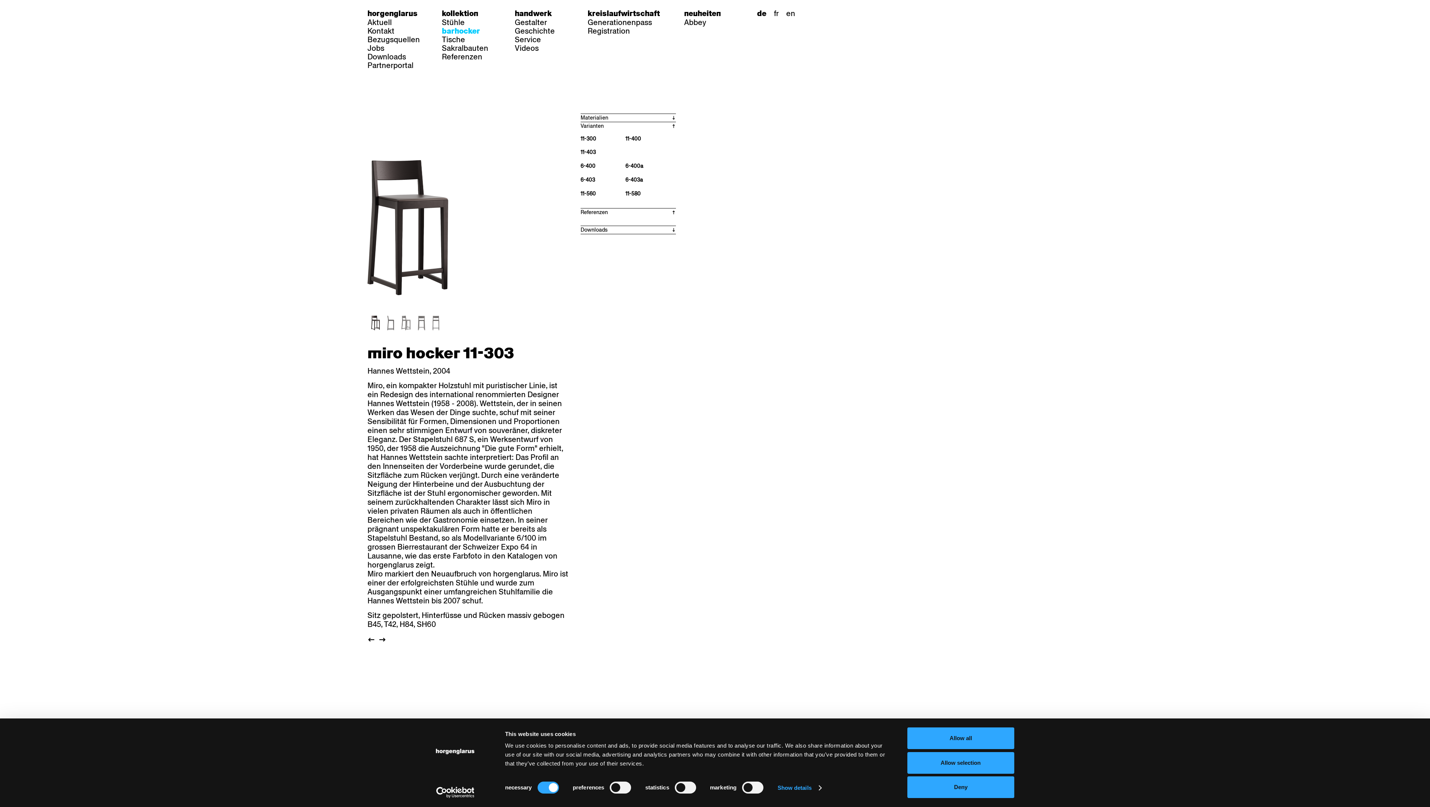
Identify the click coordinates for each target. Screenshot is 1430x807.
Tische (453, 39)
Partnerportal (390, 65)
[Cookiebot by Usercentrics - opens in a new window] (455, 792)
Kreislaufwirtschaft (624, 13)
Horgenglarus (393, 13)
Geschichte (535, 31)
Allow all (961, 738)
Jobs (376, 48)
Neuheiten (702, 13)
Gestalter (531, 22)
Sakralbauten (465, 48)
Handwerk (533, 13)
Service (528, 39)
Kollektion (460, 13)
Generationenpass (620, 22)
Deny (961, 787)
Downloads (387, 57)
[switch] (620, 788)
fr (776, 13)
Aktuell (380, 22)
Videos (527, 48)
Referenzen (462, 57)
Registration (609, 31)
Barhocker (461, 31)
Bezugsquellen (394, 39)
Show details (795, 788)
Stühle (453, 22)
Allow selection (961, 763)
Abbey (695, 22)
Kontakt (381, 31)
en (790, 13)
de (761, 13)
